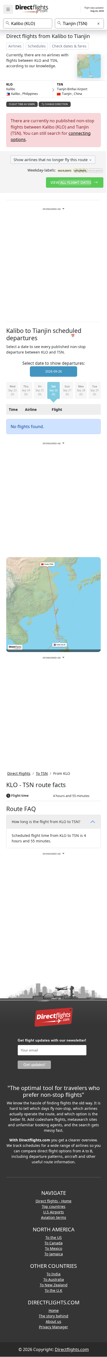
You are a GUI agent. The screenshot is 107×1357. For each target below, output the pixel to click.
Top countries (53, 1206)
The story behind (53, 1315)
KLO (9, 84)
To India (53, 1273)
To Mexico (53, 1248)
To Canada (53, 1242)
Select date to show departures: (53, 363)
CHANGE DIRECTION (56, 104)
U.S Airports (53, 1211)
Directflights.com (72, 1349)
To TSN (42, 773)
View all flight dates (71, 182)
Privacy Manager (53, 1326)
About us (53, 1321)
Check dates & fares (69, 46)
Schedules (37, 46)
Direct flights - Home (53, 1200)
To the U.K (53, 1290)
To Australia (53, 1279)
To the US (53, 1237)
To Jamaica (53, 1253)
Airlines (15, 46)
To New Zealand (54, 1284)
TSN (60, 84)
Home (54, 1310)
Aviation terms (53, 1217)
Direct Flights (18, 773)
